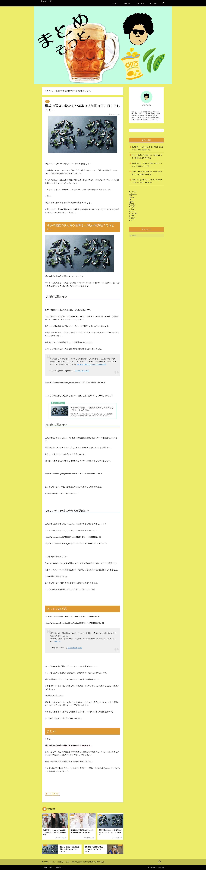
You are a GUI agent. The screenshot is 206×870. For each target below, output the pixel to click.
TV (130, 199)
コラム (131, 209)
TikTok (131, 197)
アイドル (49, 794)
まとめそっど (46, 1)
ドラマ (131, 216)
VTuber (131, 203)
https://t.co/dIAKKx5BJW (97, 364)
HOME (114, 3)
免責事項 (58, 867)
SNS (130, 196)
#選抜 (86, 364)
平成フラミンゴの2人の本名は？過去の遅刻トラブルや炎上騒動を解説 (147, 148)
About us (126, 3)
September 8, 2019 (82, 371)
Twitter (131, 201)
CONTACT (140, 3)
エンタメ (132, 207)
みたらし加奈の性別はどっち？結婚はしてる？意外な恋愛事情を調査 (147, 156)
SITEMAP (154, 3)
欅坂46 (57, 794)
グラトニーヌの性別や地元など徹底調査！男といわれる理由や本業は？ (147, 173)
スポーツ (132, 211)
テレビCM (133, 214)
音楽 (130, 220)
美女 (47, 101)
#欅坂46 (80, 364)
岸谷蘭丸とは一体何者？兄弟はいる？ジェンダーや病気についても (147, 165)
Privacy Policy (48, 867)
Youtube (132, 205)
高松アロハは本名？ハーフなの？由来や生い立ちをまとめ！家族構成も (147, 181)
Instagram (133, 194)
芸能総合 (132, 218)
